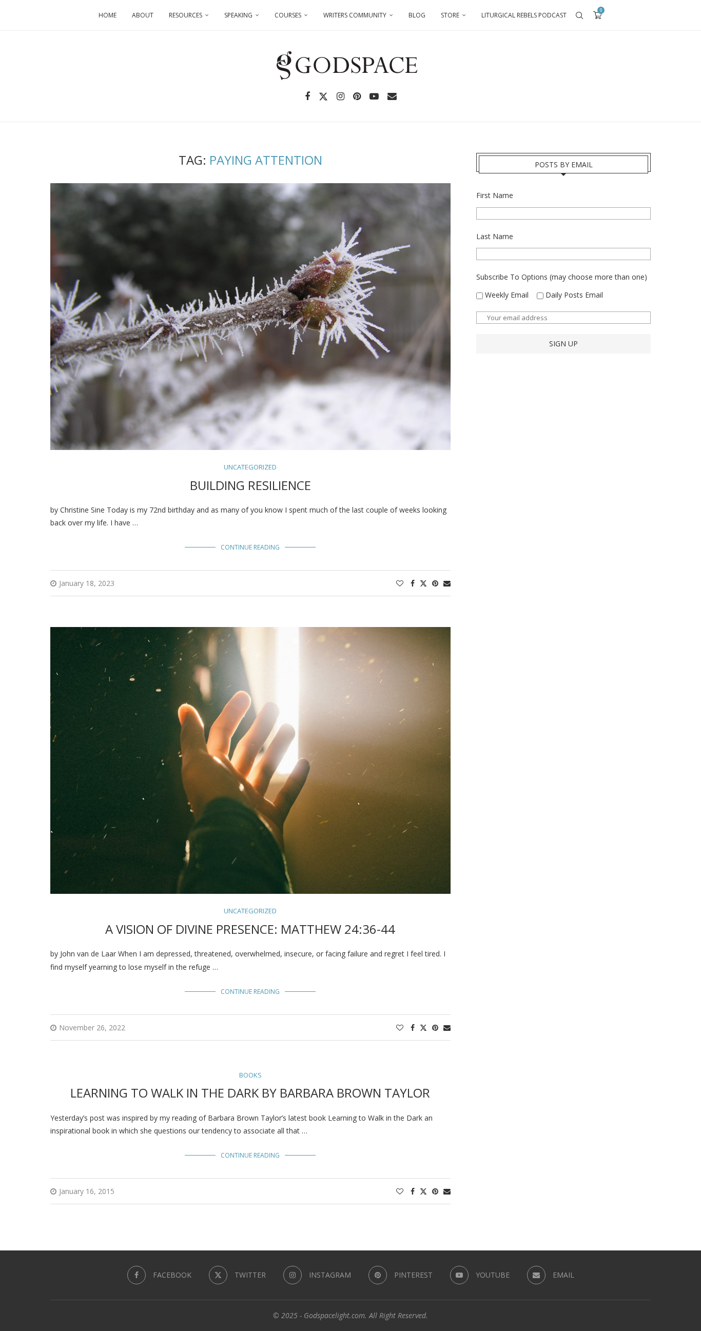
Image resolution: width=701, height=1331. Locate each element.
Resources (185, 15)
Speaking (238, 15)
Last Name (494, 236)
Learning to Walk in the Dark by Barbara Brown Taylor (250, 1092)
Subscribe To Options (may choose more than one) (561, 277)
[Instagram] (340, 96)
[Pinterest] (357, 96)
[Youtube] (374, 96)
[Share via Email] (447, 583)
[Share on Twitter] (423, 583)
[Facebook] (307, 96)
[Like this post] (399, 583)
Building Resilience (250, 485)
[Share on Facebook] (413, 583)
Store (450, 15)
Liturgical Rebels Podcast (524, 15)
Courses (288, 15)
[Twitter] (323, 96)
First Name (494, 195)
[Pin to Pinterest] (435, 583)
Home (107, 15)
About (142, 15)
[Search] (579, 15)
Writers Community (354, 15)
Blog (416, 15)
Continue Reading (250, 547)
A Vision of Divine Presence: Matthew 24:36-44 (250, 929)
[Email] (392, 96)
